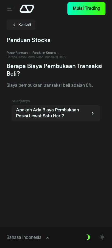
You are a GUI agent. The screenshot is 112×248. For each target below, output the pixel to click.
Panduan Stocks (44, 53)
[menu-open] (10, 8)
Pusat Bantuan (17, 53)
